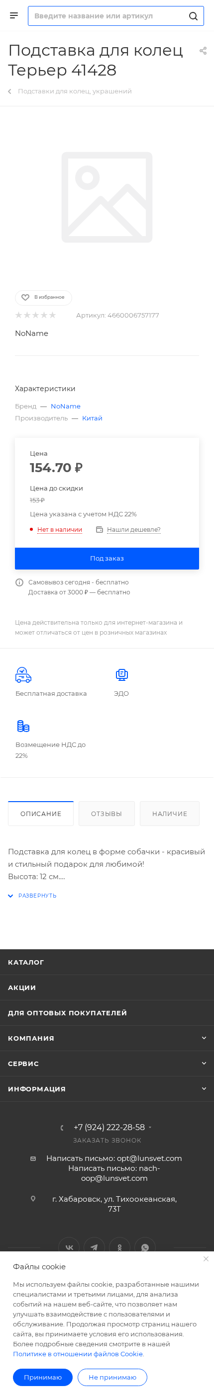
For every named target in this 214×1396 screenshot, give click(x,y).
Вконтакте (69, 1247)
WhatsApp (145, 1247)
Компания (31, 1038)
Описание (40, 814)
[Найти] (192, 16)
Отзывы (106, 814)
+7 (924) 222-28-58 (109, 1128)
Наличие (170, 814)
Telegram (94, 1247)
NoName (31, 333)
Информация (37, 1089)
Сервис (23, 1064)
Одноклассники (119, 1247)
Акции (22, 987)
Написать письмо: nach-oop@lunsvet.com (114, 1173)
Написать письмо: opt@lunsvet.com (114, 1158)
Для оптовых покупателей (67, 1013)
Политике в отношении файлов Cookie (78, 1354)
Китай (92, 418)
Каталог (26, 962)
